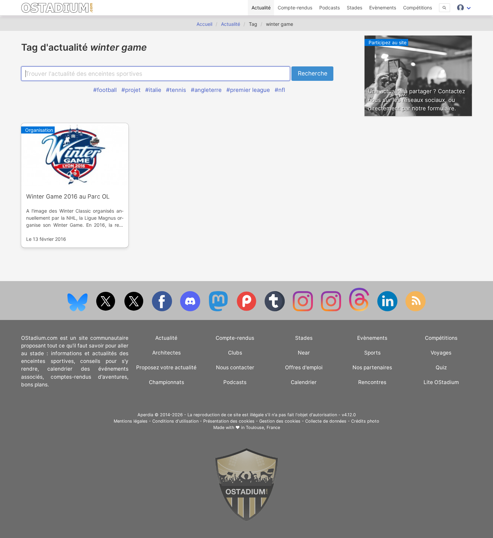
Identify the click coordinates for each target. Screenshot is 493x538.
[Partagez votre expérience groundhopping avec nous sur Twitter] (106, 309)
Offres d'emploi (304, 367)
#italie (153, 90)
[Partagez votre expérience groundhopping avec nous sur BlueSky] (78, 309)
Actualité (261, 7)
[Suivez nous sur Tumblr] (275, 309)
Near (304, 352)
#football (105, 90)
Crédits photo (365, 421)
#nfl (280, 90)
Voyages (441, 352)
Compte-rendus (295, 7)
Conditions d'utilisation (175, 421)
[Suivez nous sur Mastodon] (219, 309)
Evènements (382, 7)
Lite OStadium (441, 382)
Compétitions (417, 7)
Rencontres (372, 382)
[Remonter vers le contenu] (246, 520)
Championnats (166, 382)
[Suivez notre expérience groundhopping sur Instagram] (303, 309)
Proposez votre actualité (166, 367)
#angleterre (206, 90)
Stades (354, 7)
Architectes (166, 352)
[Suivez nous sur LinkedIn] (388, 309)
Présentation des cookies (229, 421)
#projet (131, 90)
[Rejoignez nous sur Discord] (191, 309)
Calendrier (304, 382)
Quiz (441, 367)
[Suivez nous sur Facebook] (162, 309)
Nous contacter (235, 367)
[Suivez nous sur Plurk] (247, 309)
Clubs (235, 352)
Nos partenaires (372, 367)
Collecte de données (325, 421)
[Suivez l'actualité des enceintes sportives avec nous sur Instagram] (331, 309)
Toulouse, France (263, 427)
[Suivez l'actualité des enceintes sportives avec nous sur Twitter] (134, 309)
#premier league (248, 90)
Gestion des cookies (279, 421)
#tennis (176, 90)
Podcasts (329, 7)
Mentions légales (131, 421)
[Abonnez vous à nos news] (415, 309)
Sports (372, 352)
